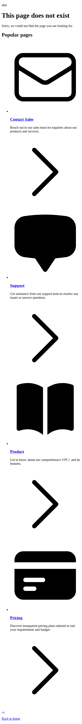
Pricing (16, 618)
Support (17, 285)
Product (17, 451)
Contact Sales (21, 119)
